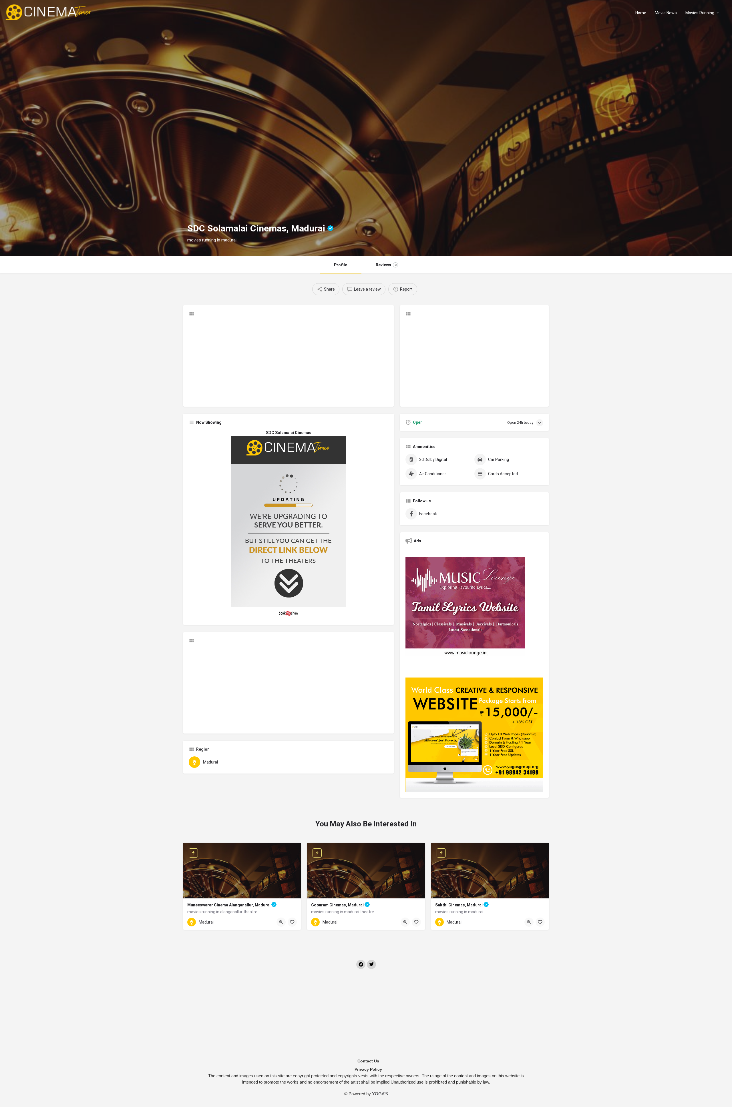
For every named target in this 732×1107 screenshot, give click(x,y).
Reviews (386, 265)
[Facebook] (360, 964)
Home (640, 13)
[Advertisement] (288, 361)
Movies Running (699, 13)
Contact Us (368, 1061)
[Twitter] (371, 964)
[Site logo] (49, 12)
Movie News (666, 13)
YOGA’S (380, 1093)
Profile (340, 265)
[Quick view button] (281, 922)
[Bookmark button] (292, 922)
